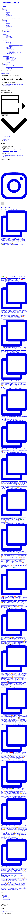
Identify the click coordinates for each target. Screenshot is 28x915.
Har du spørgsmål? (10, 65)
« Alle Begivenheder (5, 73)
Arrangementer (9, 37)
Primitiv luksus (6, 85)
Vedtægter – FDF (12, 46)
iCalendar (5, 137)
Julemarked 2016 (12, 51)
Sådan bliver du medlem (11, 58)
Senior (7, 16)
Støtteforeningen (9, 48)
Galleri (4, 34)
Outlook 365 (6, 139)
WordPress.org (6, 899)
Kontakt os (5, 64)
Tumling (8, 12)
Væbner (7, 14)
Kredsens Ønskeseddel (11, 53)
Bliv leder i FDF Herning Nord (12, 60)
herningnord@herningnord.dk (7, 911)
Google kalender (6, 136)
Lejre (7, 35)
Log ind (5, 895)
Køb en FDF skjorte (10, 59)
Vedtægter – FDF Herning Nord (15, 45)
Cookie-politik (9, 68)
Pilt (6, 24)
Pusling (7, 10)
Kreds (15, 149)
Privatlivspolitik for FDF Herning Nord (14, 67)
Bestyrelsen (8, 42)
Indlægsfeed (5, 896)
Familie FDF (8, 29)
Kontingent (8, 62)
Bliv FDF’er (6, 56)
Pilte (7, 13)
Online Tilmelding (7, 31)
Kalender (5, 20)
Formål (7, 41)
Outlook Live (6, 140)
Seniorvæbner (9, 15)
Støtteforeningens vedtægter (15, 52)
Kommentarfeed (6, 897)
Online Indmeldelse (10, 57)
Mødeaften (8, 36)
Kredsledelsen (9, 47)
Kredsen (5, 40)
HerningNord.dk (11, 2)
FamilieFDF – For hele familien (13, 18)
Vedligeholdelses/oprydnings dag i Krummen (13, 84)
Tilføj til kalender (4, 115)
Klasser (4, 9)
